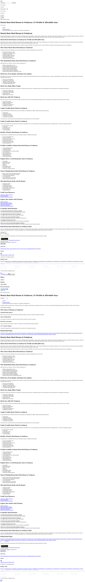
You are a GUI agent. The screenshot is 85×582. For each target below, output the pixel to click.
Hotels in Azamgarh (11, 261)
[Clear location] (13, 3)
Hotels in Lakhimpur (46, 267)
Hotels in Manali (74, 267)
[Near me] (15, 3)
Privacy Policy (20, 248)
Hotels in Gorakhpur (53, 261)
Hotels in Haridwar (73, 261)
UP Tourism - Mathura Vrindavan (6, 194)
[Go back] (1, 1)
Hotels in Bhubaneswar (25, 261)
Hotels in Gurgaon (60, 261)
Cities (13, 248)
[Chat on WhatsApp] (1, 580)
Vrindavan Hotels (6, 29)
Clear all (2, 279)
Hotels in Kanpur (31, 267)
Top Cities (2, 262)
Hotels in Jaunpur (80, 261)
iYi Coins (10, 248)
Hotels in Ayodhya (3, 261)
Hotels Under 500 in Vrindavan (6, 202)
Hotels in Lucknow (60, 267)
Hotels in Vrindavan (4, 201)
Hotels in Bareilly (18, 261)
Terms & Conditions (26, 248)
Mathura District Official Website (6, 196)
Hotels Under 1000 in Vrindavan (6, 203)
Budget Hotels (8, 262)
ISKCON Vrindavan (4, 195)
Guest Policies (38, 248)
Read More (3, 232)
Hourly (2, 284)
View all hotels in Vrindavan (5, 307)
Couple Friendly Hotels (17, 262)
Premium (6, 248)
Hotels (1, 248)
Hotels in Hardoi (67, 261)
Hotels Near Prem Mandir (5, 204)
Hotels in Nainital (3, 268)
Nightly (5, 284)
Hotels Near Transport (27, 262)
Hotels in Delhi (32, 261)
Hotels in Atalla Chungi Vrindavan (6, 206)
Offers (4, 248)
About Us (16, 248)
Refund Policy (33, 248)
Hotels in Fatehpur (38, 261)
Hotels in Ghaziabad (45, 261)
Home (4, 27)
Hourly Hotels (35, 262)
